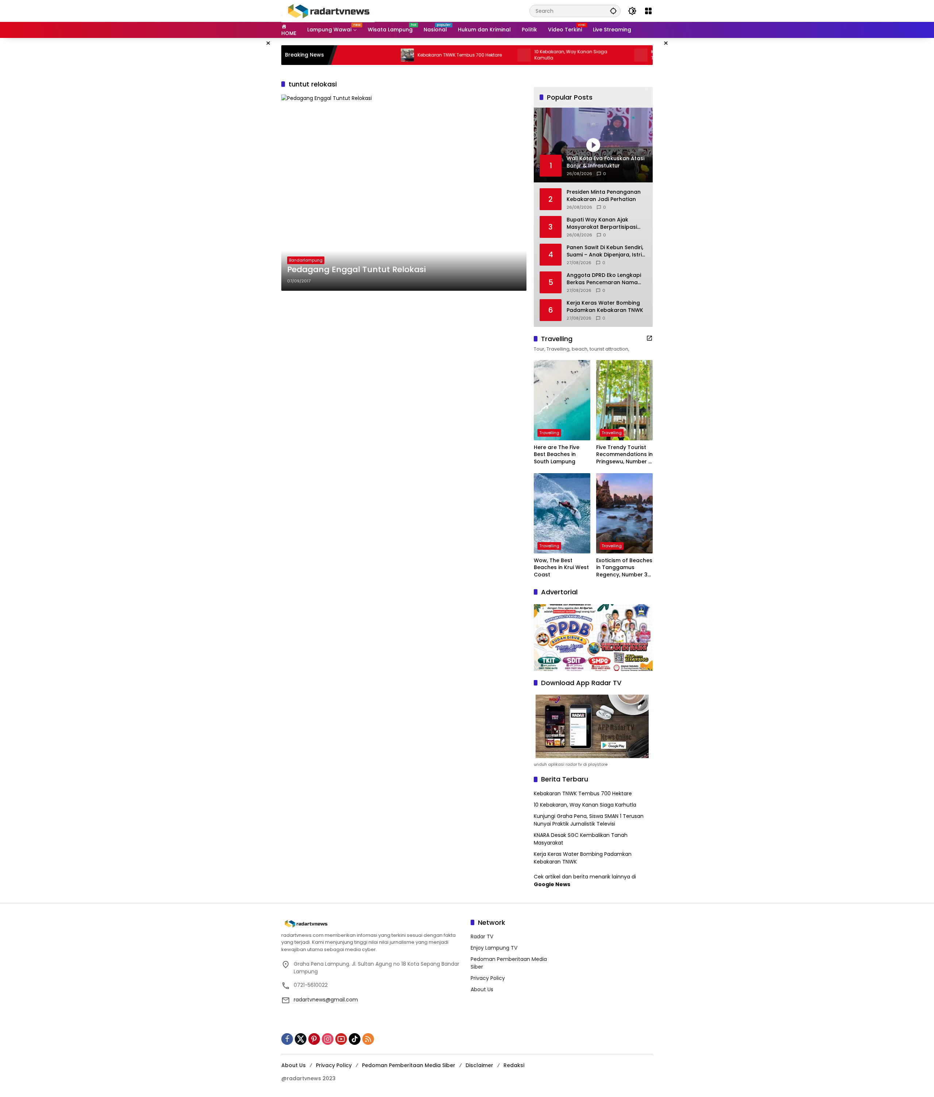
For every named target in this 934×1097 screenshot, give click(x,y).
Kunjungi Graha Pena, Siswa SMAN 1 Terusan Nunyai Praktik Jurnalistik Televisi (589, 819)
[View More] (649, 338)
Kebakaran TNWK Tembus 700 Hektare (423, 55)
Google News (552, 884)
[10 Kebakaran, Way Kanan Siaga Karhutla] (487, 55)
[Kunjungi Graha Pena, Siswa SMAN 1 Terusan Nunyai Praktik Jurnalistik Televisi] (604, 55)
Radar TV (482, 936)
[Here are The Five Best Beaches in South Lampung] (562, 400)
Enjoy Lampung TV (494, 947)
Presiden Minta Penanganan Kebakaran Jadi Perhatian (604, 196)
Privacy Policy (488, 978)
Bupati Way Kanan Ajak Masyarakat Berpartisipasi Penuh (602, 223)
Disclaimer (479, 1065)
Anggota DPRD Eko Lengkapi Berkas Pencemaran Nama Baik (604, 279)
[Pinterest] (314, 1039)
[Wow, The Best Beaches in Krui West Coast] (562, 513)
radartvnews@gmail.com (326, 999)
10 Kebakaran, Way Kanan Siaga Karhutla (534, 55)
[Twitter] (300, 1039)
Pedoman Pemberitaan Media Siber (408, 1065)
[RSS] (368, 1039)
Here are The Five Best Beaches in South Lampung (556, 454)
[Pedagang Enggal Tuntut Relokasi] (403, 192)
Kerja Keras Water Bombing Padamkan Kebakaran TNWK (605, 307)
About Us (482, 989)
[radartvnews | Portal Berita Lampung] (328, 10)
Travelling (549, 433)
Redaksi (513, 1065)
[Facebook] (287, 1039)
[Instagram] (327, 1039)
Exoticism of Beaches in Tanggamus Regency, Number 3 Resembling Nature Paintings (624, 568)
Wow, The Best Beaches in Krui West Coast (561, 567)
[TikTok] (354, 1039)
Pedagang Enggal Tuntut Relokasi (356, 269)
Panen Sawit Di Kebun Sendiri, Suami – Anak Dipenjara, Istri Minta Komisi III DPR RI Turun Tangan (605, 251)
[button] (613, 11)
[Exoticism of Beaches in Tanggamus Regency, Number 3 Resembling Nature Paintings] (624, 513)
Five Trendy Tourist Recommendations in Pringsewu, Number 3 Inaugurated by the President (624, 455)
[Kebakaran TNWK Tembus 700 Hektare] (371, 55)
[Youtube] (341, 1039)
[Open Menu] (648, 11)
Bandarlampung (306, 260)
